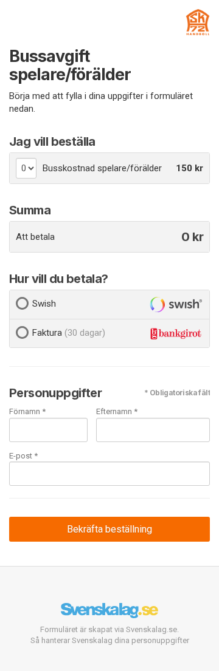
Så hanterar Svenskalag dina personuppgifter (109, 640)
